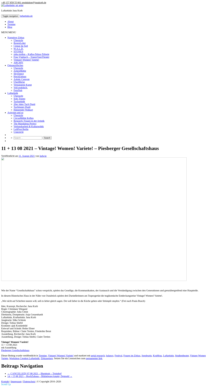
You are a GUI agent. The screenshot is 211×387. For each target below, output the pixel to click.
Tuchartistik (19, 101)
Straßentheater (182, 355)
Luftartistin (168, 355)
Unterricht (18, 132)
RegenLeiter (20, 43)
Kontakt (5, 381)
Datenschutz (29, 381)
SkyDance (19, 73)
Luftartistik (12, 93)
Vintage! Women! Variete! (26, 59)
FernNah (18, 90)
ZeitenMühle (20, 71)
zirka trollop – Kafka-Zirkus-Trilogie (31, 54)
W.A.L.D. (18, 48)
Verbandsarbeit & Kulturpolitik (29, 126)
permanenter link (94, 358)
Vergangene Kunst (23, 84)
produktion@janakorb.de (34, 2)
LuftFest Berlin (21, 129)
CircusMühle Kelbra (24, 118)
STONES (18, 51)
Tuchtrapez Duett (22, 107)
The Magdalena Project (25, 123)
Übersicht (18, 40)
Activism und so (15, 112)
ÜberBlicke (19, 82)
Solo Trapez (19, 98)
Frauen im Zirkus (131, 355)
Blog (9, 27)
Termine (11, 24)
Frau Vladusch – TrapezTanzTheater (31, 57)
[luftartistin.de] (12, 5)
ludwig (43, 156)
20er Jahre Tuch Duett (24, 104)
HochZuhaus (20, 76)
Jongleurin (146, 355)
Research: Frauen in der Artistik (29, 121)
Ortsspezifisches (15, 65)
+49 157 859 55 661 (11, 2)
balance (109, 355)
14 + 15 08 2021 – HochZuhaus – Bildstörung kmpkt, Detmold (39, 376)
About (10, 21)
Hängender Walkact (23, 109)
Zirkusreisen (47, 358)
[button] (8, 32)
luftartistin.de (26, 16)
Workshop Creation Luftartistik (24, 358)
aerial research (98, 355)
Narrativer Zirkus (15, 37)
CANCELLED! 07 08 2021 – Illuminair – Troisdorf (34, 373)
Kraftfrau (157, 355)
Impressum (16, 381)
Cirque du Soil (21, 46)
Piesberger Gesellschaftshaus (15, 350)
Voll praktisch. (21, 87)
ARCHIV (18, 62)
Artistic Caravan (22, 79)
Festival (118, 355)
